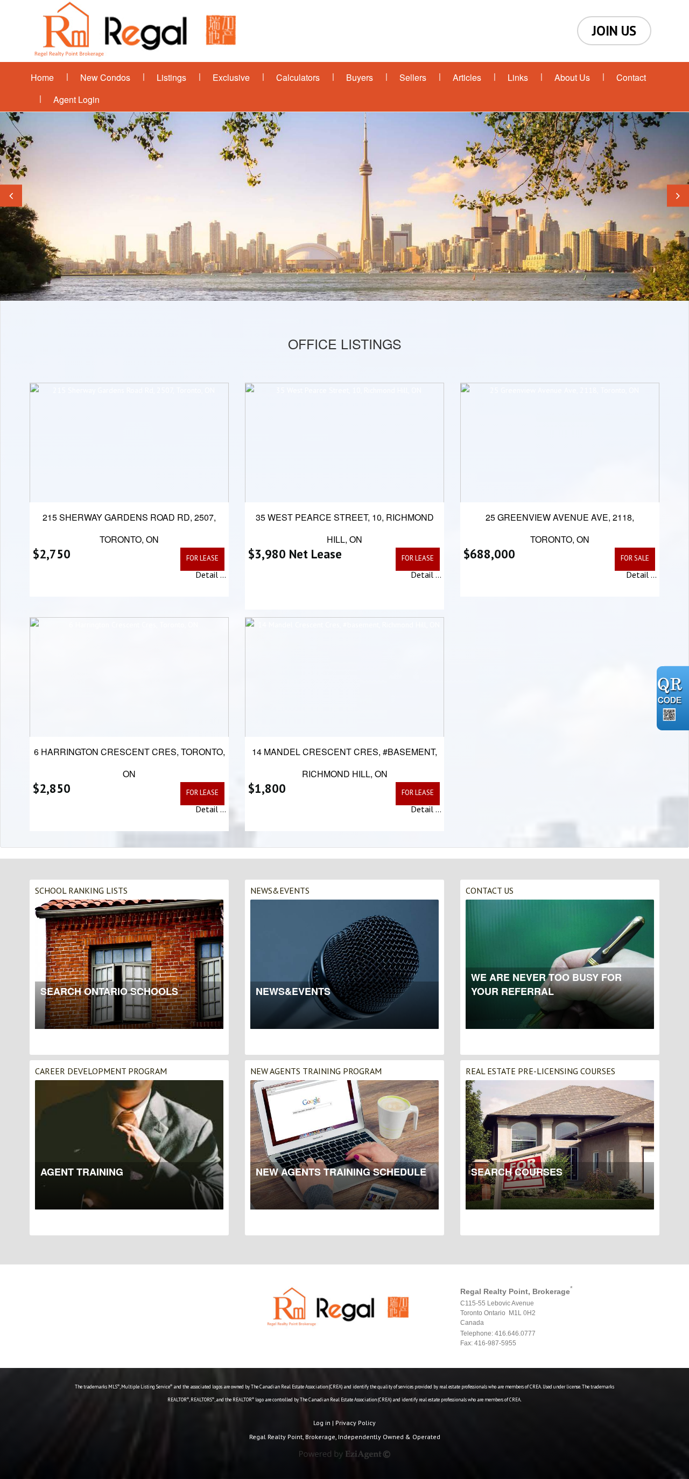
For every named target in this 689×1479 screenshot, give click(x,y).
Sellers (412, 77)
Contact (631, 77)
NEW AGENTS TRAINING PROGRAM (316, 1071)
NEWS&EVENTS (280, 890)
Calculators (298, 77)
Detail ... (210, 574)
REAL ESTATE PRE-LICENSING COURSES (540, 1071)
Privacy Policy (355, 1423)
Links (518, 77)
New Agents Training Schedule (341, 1172)
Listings (171, 77)
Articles (467, 77)
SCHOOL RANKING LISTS (81, 890)
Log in (322, 1423)
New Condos (105, 77)
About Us (572, 77)
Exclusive (231, 77)
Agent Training (81, 1172)
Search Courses (517, 1172)
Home (42, 77)
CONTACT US (490, 890)
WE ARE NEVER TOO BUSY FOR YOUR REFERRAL (546, 984)
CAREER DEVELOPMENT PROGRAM (101, 1071)
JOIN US (614, 30)
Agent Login (76, 99)
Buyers (359, 77)
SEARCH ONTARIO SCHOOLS (109, 991)
